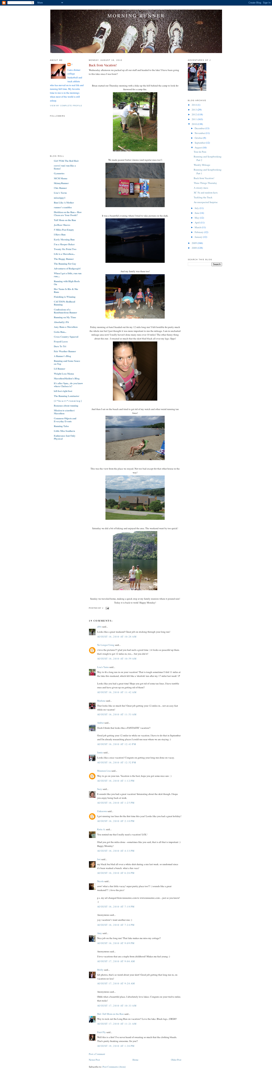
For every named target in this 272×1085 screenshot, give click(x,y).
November (200, 133)
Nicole (100, 881)
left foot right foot (63, 391)
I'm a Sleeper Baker (64, 244)
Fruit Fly (101, 1032)
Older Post (176, 1059)
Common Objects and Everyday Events (65, 419)
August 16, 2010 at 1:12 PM (116, 780)
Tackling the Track (203, 197)
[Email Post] (107, 608)
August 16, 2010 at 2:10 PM (116, 821)
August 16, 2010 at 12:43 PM (116, 744)
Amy (99, 933)
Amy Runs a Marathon (66, 327)
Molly (100, 969)
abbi (99, 626)
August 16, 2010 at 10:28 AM (117, 636)
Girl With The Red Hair (66, 160)
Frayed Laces (61, 341)
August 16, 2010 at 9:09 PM (116, 943)
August (198, 147)
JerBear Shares (62, 225)
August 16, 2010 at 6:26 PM (116, 873)
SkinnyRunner (61, 183)
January (199, 237)
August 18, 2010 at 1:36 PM (116, 1045)
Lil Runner (59, 368)
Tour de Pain (200, 151)
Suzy (99, 789)
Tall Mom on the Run (65, 220)
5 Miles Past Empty (64, 229)
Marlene (101, 700)
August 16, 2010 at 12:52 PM (116, 762)
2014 (194, 104)
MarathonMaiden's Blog (67, 378)
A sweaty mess (201, 187)
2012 (194, 114)
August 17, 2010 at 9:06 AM (116, 961)
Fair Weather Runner (65, 351)
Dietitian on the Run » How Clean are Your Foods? (68, 213)
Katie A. (101, 829)
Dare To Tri (60, 346)
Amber (100, 722)
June (197, 213)
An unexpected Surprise (206, 202)
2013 (194, 109)
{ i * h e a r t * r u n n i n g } (68, 400)
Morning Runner (136, 15)
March (198, 227)
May (197, 217)
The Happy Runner (64, 259)
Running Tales (61, 426)
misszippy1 (60, 197)
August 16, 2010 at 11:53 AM (117, 714)
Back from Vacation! (103, 65)
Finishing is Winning (64, 296)
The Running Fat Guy (65, 263)
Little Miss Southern (64, 431)
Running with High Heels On (67, 282)
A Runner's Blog (62, 356)
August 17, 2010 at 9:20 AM (116, 983)
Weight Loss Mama (64, 373)
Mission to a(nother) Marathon (64, 412)
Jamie (100, 752)
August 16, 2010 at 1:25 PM (116, 802)
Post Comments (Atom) (114, 1066)
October (199, 138)
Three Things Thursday (205, 183)
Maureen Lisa (104, 770)
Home (135, 1059)
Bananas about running (66, 405)
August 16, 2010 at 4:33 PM (116, 850)
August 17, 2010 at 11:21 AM (117, 1023)
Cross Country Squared (66, 336)
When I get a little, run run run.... (67, 274)
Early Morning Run (64, 239)
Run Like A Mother (64, 202)
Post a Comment (97, 1054)
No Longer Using (105, 645)
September (200, 142)
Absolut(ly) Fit (61, 322)
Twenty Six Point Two (65, 249)
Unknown (102, 811)
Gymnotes (59, 173)
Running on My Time (65, 317)
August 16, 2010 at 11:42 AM (117, 692)
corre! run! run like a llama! (65, 167)
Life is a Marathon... (64, 254)
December (200, 128)
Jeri (99, 859)
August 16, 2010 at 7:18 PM (116, 906)
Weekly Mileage (202, 164)
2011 (194, 119)
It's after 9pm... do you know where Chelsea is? (68, 384)
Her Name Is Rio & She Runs (66, 290)
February (199, 232)
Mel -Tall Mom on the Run (110, 1014)
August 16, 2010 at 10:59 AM (117, 658)
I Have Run (60, 234)
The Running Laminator (66, 396)
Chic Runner (60, 188)
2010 (194, 124)
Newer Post (94, 1059)
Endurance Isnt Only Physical (64, 437)
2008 (194, 247)
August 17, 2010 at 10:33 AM (117, 1005)
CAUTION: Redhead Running (64, 303)
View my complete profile (66, 106)
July (197, 208)
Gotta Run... (60, 332)
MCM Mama (60, 178)
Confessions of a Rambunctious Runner (65, 311)
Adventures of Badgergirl (67, 268)
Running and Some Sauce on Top (67, 362)
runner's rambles (63, 207)
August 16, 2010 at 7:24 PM (116, 924)
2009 (194, 243)
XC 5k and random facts (206, 192)
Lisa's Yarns (60, 192)
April (197, 222)
